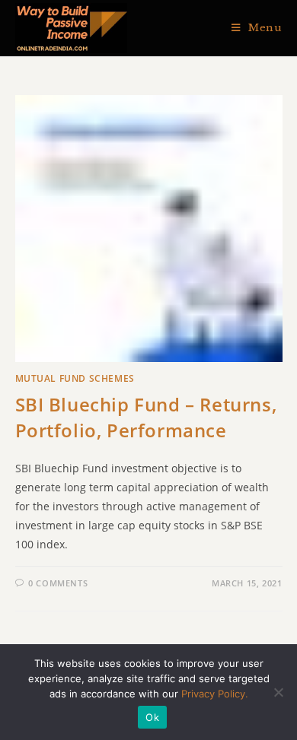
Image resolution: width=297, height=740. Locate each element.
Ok (152, 717)
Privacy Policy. (214, 694)
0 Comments (58, 583)
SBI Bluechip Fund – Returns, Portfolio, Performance (146, 417)
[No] (278, 692)
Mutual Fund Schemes (75, 378)
